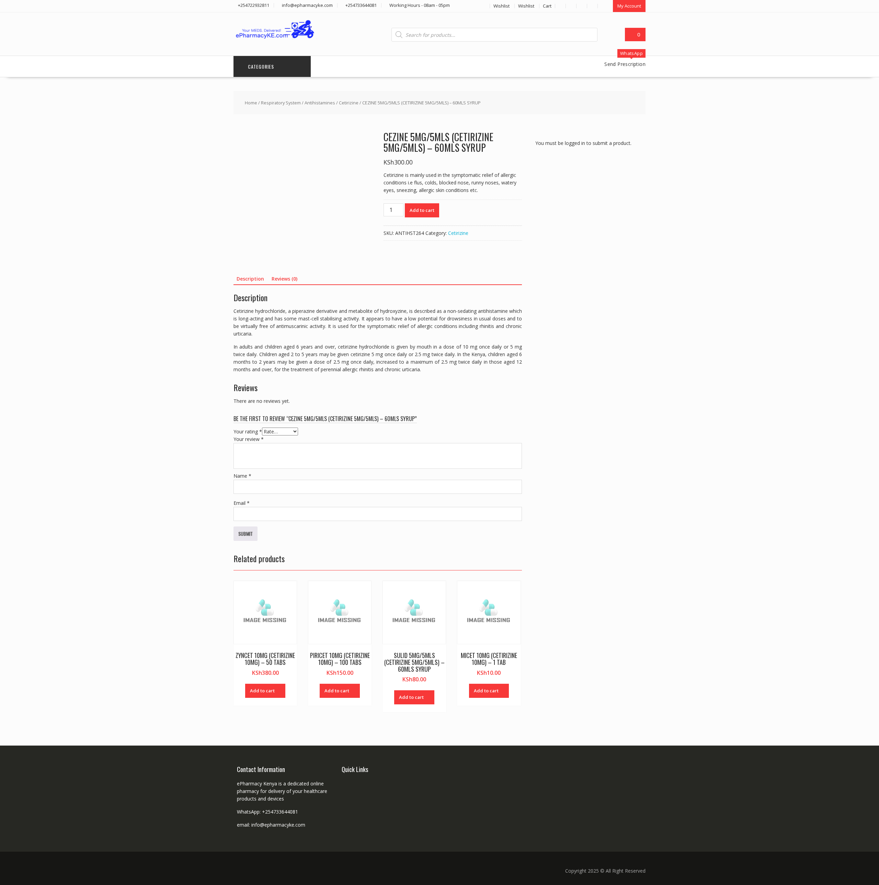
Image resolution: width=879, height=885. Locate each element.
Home (251, 103)
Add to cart (422, 210)
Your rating (247, 431)
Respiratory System (281, 103)
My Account (629, 6)
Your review (248, 439)
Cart (547, 6)
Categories (261, 66)
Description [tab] (250, 278)
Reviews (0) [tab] (284, 278)
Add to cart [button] (262, 691)
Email (241, 503)
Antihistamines (320, 103)
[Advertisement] (586, 283)
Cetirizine (348, 103)
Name (242, 476)
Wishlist (501, 6)
